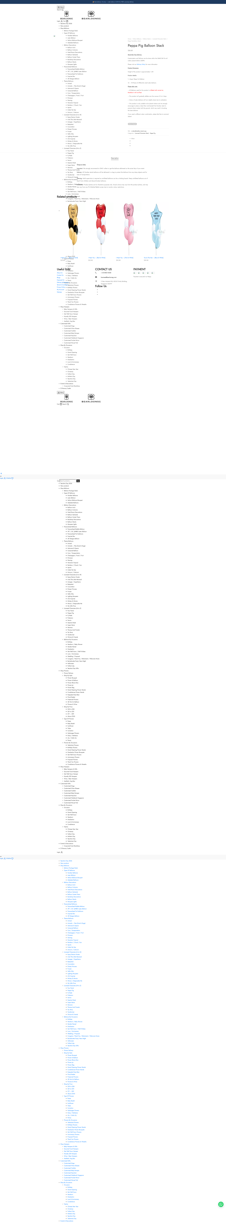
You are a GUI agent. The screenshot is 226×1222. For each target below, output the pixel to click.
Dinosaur (70, 558)
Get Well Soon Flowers (74, 755)
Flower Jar (70, 685)
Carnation (70, 731)
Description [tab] (115, 158)
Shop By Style (68, 675)
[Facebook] (131, 141)
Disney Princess (72, 589)
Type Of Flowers (69, 719)
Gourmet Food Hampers (71, 312)
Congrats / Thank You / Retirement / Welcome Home (83, 199)
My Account (60, 290)
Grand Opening (72, 352)
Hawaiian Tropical (73, 563)
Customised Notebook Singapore (74, 338)
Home (129, 39)
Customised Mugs (69, 326)
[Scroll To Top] (1, 473)
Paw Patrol (71, 151)
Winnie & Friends (73, 637)
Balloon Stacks (147, 39)
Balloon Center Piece (74, 517)
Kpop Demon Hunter (74, 577)
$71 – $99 (71, 714)
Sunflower (70, 266)
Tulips (69, 728)
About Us (59, 273)
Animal (70, 543)
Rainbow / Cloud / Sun (75, 565)
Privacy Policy (61, 287)
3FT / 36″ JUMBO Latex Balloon (77, 531)
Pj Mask (70, 156)
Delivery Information (63, 282)
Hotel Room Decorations (75, 512)
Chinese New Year (73, 369)
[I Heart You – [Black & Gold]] (73, 228)
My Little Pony (72, 606)
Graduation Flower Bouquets (76, 752)
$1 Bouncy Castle (65, 388)
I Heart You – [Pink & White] (124, 258)
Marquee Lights (72, 524)
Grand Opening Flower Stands (77, 690)
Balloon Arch (71, 507)
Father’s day (71, 666)
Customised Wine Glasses (71, 328)
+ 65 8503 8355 (106, 273)
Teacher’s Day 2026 (66, 24)
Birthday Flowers (72, 748)
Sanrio (69, 620)
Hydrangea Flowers (73, 733)
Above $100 (71, 716)
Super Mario (71, 625)
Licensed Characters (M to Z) (72, 148)
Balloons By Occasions (71, 639)
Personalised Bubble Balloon (76, 529)
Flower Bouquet (72, 678)
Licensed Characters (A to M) (72, 575)
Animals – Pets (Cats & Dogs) (76, 546)
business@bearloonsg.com (108, 277)
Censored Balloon (73, 551)
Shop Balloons (64, 28)
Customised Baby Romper (71, 333)
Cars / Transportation (74, 553)
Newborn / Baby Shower (75, 644)
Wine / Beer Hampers (70, 319)
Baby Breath (71, 264)
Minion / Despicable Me (75, 604)
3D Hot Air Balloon (73, 702)
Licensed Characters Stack (159, 39)
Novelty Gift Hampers (70, 316)
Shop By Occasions (66, 345)
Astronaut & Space (73, 548)
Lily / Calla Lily (72, 738)
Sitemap (59, 292)
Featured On (60, 280)
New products (64, 26)
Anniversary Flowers (73, 297)
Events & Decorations (66, 384)
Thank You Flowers (73, 302)
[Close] (0, 856)
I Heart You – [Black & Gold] (69, 258)
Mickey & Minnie (73, 601)
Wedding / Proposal (74, 656)
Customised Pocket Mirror (71, 340)
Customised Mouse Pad (71, 343)
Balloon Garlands (73, 515)
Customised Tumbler (70, 331)
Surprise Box (71, 536)
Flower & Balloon (73, 680)
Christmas (70, 372)
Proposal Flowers (73, 300)
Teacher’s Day (71, 379)
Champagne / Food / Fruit (76, 555)
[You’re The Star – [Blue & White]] (156, 228)
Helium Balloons (137, 39)
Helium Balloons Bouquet (75, 500)
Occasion (67, 348)
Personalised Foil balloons (75, 534)
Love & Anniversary (73, 362)
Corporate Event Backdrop (72, 386)
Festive (66, 367)
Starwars (70, 627)
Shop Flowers (64, 671)
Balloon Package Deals (71, 31)
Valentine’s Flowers (73, 745)
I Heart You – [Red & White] (96, 258)
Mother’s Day (71, 376)
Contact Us (60, 275)
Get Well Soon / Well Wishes (76, 192)
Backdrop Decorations (74, 519)
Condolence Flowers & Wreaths (77, 304)
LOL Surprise (71, 599)
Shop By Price (68, 707)
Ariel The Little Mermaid (75, 580)
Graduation (71, 360)
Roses (69, 721)
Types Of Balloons (69, 33)
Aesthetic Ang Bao (69, 321)
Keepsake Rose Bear (73, 695)
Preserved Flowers (73, 700)
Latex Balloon (71, 498)
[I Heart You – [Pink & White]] (128, 228)
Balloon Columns (73, 510)
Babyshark (70, 584)
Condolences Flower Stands (76, 692)
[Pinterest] (131, 145)
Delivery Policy (141, 64)
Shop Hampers (64, 307)
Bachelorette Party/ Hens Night (77, 201)
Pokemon (70, 618)
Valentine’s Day (72, 381)
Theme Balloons (68, 541)
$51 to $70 (71, 712)
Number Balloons (73, 495)
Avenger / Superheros (74, 582)
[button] (221, 1204)
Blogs (58, 278)
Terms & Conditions (62, 285)
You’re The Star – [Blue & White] (153, 258)
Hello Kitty (71, 594)
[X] (131, 143)
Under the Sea (72, 570)
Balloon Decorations (70, 505)
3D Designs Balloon (73, 539)
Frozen (70, 592)
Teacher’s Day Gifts (73, 668)
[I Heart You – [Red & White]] (100, 228)
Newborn (70, 357)
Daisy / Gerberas (73, 736)
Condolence (71, 364)
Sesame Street (72, 623)
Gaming (70, 560)
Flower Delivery (68, 673)
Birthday (70, 350)
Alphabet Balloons (73, 503)
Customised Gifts (65, 324)
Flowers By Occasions (70, 743)
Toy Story (70, 632)
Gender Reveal (72, 647)
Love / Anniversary (73, 194)
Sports (69, 567)
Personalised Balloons (70, 527)
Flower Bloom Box (73, 683)
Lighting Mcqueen (73, 596)
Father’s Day (71, 374)
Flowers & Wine (72, 704)
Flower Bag (71, 687)
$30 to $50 (71, 709)
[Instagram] (99, 292)
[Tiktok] (99, 294)
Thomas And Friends (74, 630)
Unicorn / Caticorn (73, 572)
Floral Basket (71, 697)
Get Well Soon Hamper (71, 314)
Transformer (71, 635)
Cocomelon (71, 587)
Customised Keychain (70, 336)
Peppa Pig (71, 153)
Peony (69, 740)
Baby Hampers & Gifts (70, 309)
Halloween (71, 663)
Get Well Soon (72, 355)
